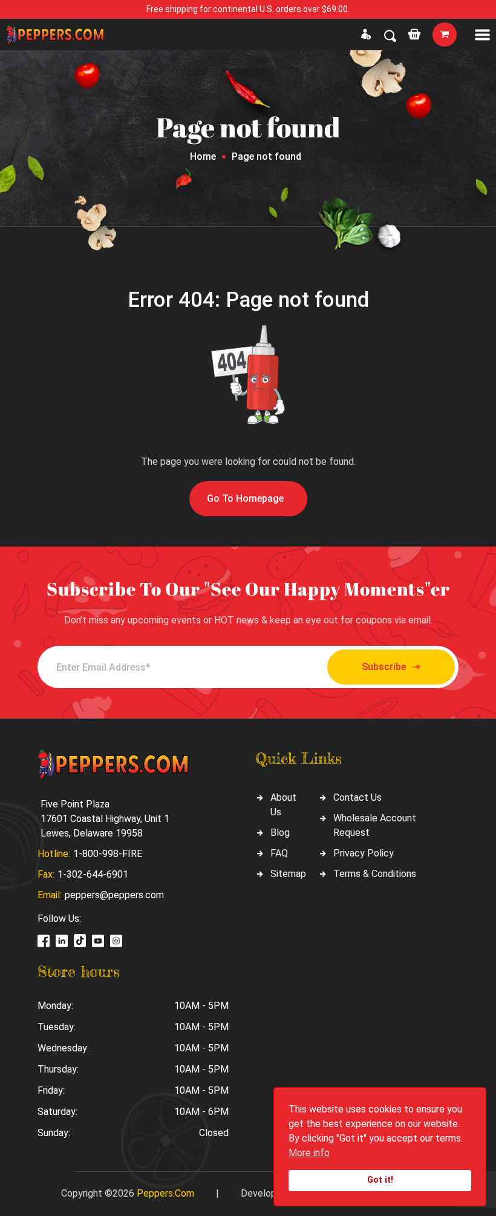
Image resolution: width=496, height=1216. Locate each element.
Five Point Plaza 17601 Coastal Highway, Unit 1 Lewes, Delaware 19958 (105, 818)
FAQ (279, 853)
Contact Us (357, 797)
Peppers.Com (165, 1193)
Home (203, 156)
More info (309, 1152)
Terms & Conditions (374, 873)
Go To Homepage (245, 498)
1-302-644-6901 (92, 874)
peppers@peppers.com (114, 895)
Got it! (380, 1180)
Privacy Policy (363, 853)
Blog (280, 832)
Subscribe (384, 666)
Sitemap (288, 873)
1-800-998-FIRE (107, 853)
